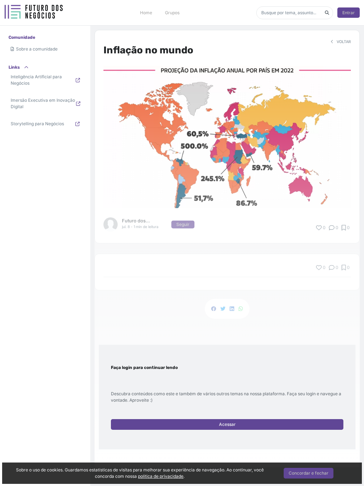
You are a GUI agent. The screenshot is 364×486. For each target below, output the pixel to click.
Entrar (348, 12)
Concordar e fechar (308, 473)
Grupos (172, 12)
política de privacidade (160, 476)
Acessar (227, 424)
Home (146, 12)
